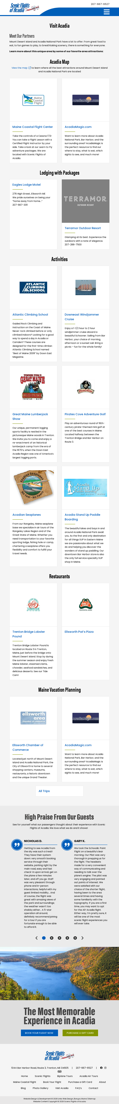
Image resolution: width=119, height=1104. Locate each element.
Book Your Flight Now (39, 1033)
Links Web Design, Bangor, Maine (72, 1098)
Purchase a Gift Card (80, 1082)
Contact (93, 1088)
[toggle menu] (107, 12)
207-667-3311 (20, 205)
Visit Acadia (61, 1088)
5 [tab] (75, 938)
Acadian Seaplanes (26, 515)
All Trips (44, 791)
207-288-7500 (73, 244)
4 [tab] (67, 938)
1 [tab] (43, 938)
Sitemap (91, 1098)
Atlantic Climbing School (30, 315)
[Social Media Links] (101, 1068)
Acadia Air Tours (89, 1076)
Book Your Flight (52, 1082)
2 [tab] (51, 938)
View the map (19, 68)
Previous (36, 938)
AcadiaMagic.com (78, 127)
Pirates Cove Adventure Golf (85, 414)
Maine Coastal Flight (24, 1082)
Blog (23, 1088)
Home (24, 1076)
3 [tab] (59, 938)
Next (82, 938)
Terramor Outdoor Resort (83, 228)
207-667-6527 (100, 4)
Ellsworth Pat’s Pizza (79, 632)
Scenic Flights (42, 1076)
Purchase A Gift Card (80, 1033)
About (102, 1082)
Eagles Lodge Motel (26, 185)
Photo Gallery (40, 1088)
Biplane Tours (65, 1076)
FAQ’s (78, 1088)
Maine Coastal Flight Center (32, 127)
